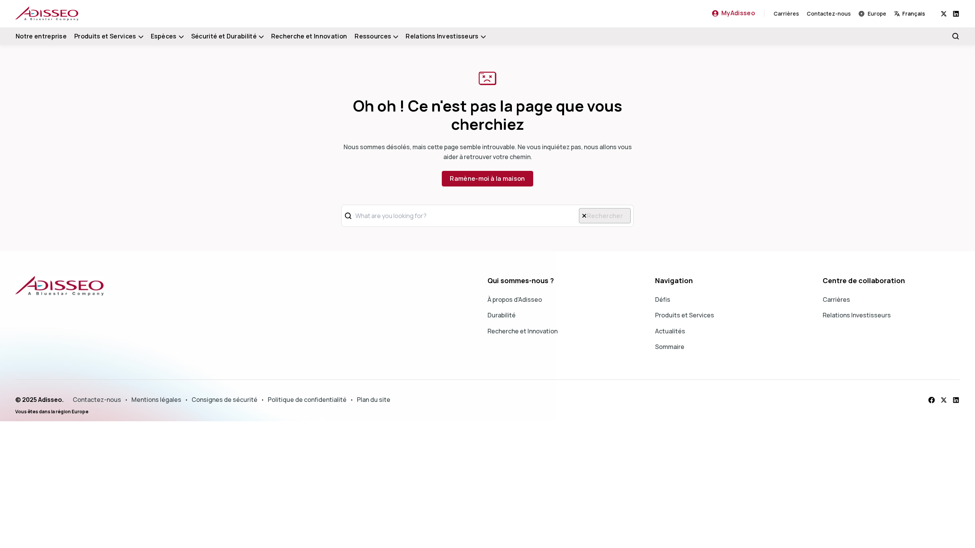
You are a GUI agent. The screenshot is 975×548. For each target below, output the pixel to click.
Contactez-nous (829, 13)
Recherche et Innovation (309, 36)
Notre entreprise (41, 36)
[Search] (955, 36)
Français (913, 13)
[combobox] (917, 13)
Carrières (786, 13)
